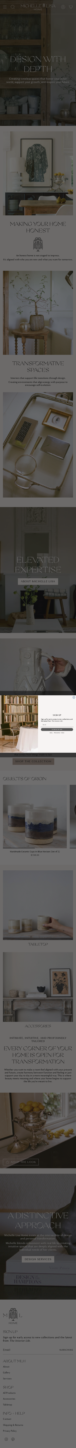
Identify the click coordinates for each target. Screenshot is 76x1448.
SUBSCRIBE (57, 729)
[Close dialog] (74, 697)
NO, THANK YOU (57, 733)
